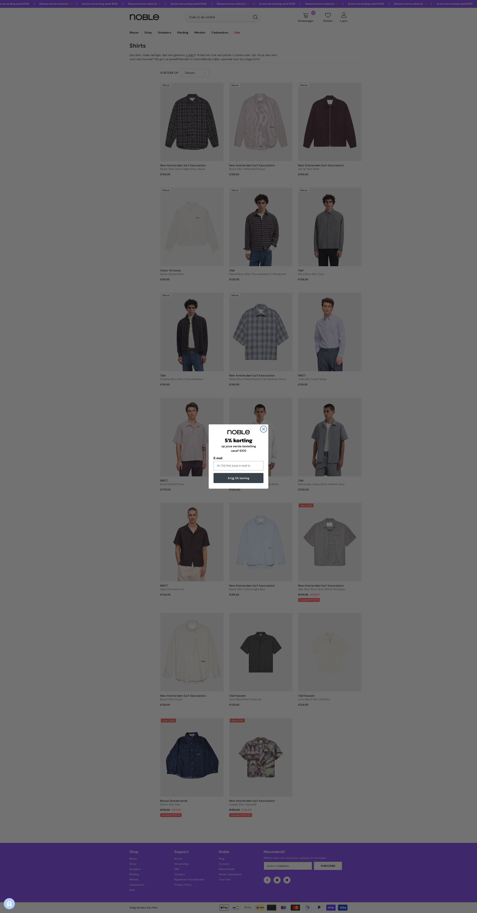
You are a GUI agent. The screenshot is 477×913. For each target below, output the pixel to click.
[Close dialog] (263, 429)
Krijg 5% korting (238, 478)
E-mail (218, 458)
